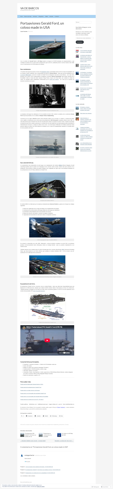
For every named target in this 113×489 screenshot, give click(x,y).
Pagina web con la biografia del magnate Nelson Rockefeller (34, 396)
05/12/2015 (30, 31)
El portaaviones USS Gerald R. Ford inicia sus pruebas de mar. (30, 435)
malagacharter (29, 455)
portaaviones (61, 424)
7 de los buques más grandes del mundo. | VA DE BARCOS (39, 466)
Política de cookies (41, 486)
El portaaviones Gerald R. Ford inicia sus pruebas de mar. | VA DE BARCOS (42, 469)
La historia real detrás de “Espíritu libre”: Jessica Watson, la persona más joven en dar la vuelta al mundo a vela (86, 58)
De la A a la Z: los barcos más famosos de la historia (86, 89)
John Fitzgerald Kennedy (39, 291)
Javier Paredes (23, 31)
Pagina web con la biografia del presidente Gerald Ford (33, 393)
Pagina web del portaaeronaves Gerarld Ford (30, 387)
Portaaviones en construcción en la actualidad (47, 435)
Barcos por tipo (27, 16)
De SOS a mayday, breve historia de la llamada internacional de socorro (86, 149)
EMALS (60, 165)
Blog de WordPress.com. (26, 482)
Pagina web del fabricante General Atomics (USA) (31, 384)
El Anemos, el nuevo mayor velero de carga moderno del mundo (85, 109)
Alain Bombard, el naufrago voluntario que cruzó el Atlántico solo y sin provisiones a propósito (85, 121)
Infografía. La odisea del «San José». (64, 440)
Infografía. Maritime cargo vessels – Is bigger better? (33, 440)
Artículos (35, 16)
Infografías (41, 16)
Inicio (21, 16)
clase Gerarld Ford (43, 424)
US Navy (67, 424)
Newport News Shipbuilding (53, 424)
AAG (63, 249)
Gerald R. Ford (45, 71)
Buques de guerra (30, 424)
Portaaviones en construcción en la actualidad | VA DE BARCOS (40, 472)
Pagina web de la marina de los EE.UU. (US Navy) (32, 399)
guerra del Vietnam (54, 79)
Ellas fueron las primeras (86, 113)
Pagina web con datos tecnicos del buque (30, 390)
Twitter (46, 16)
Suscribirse (79, 42)
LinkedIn (51, 16)
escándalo (25, 74)
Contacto (57, 16)
